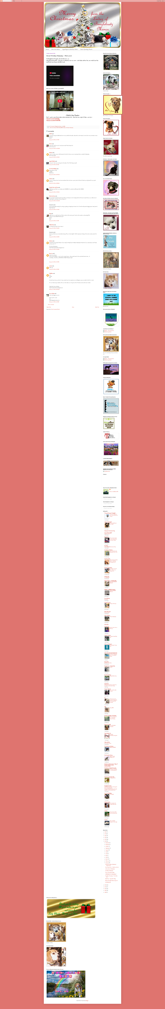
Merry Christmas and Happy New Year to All (113, 551)
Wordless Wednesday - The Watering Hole (113, 769)
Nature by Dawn (52, 196)
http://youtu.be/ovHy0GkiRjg (52, 119)
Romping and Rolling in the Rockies (110, 715)
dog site (106, 503)
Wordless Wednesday (69, 127)
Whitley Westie (107, 802)
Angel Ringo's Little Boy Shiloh (70, 49)
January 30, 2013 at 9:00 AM (54, 192)
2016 (105, 835)
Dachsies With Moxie (108, 567)
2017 (105, 833)
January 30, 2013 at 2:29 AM (54, 157)
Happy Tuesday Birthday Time (112, 757)
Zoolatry (106, 819)
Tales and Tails (107, 742)
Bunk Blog (106, 545)
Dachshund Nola (107, 558)
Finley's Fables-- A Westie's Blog (110, 580)
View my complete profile (113, 491)
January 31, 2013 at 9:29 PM (54, 269)
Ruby (50, 213)
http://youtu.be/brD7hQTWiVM (53, 120)
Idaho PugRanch (107, 615)
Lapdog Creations (107, 635)
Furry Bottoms (107, 598)
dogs (108, 503)
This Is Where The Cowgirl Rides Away (113, 804)
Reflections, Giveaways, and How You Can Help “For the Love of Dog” (110, 685)
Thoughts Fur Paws (107, 785)
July (106, 851)
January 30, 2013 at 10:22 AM (54, 200)
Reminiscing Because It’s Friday (113, 523)
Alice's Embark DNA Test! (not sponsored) (113, 812)
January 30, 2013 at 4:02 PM (54, 236)
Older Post (97, 307)
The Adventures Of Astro (108, 746)
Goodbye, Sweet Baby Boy (113, 637)
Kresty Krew (106, 626)
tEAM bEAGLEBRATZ (59, 127)
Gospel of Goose (107, 602)
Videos (64, 127)
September (108, 848)
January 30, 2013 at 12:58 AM (54, 148)
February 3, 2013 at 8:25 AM (54, 289)
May (106, 855)
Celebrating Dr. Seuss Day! (113, 646)
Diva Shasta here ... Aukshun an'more (112, 867)
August (107, 850)
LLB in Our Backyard (108, 644)
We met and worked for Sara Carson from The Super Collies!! (113, 539)
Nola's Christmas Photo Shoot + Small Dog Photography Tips (114, 561)
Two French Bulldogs (52, 168)
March (107, 859)
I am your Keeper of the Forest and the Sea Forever (113, 515)
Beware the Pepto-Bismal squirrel (111, 880)
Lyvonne (50, 266)
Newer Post (49, 307)
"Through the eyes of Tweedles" (110, 513)
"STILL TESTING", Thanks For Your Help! (113, 821)
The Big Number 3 (113, 778)
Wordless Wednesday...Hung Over (113, 735)
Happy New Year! (107, 533)
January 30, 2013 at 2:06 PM (54, 228)
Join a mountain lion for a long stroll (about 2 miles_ (113, 717)
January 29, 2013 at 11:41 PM (54, 139)
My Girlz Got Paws (107, 675)
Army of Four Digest (108, 532)
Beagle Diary (106, 537)
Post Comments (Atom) (55, 309)
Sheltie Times (51, 224)
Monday (111, 667)
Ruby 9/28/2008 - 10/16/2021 (113, 726)
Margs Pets (106, 661)
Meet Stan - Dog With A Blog (110, 878)
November (107, 844)
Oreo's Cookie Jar (107, 689)
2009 (106, 890)
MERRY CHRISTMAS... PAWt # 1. (113, 591)
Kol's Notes (106, 624)
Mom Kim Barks (55, 49)
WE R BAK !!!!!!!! (108, 882)
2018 (105, 832)
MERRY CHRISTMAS (113, 747)
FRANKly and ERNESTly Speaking (109, 589)
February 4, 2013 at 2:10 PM (54, 302)
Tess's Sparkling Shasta (86, 49)
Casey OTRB (111, 707)
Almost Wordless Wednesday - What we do (111, 865)
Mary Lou (51, 253)
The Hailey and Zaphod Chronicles (110, 768)
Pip (104, 697)
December (107, 842)
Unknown (50, 152)
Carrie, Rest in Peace (107, 743)
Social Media (112, 794)
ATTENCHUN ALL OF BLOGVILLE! (110, 874)
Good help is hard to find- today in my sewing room (113, 570)
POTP (105, 706)
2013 (105, 841)
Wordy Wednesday (113, 616)
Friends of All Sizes (113, 603)
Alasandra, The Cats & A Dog (109, 530)
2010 (105, 888)
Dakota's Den (106, 576)
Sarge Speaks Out (107, 733)
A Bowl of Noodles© (108, 522)
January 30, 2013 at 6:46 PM (54, 249)
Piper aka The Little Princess (113, 690)
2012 (105, 885)
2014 (105, 839)
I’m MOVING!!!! (106, 577)
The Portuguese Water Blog (109, 777)
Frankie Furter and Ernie (53, 187)
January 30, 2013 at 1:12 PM (54, 220)
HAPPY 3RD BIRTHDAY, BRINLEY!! (113, 582)
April (107, 857)
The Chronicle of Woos (108, 755)
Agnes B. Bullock (52, 161)
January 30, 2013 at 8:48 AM (54, 183)
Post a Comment (51, 304)
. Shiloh (51, 127)
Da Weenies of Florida (108, 550)
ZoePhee (105, 811)
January (107, 862)
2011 (105, 886)
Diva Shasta (54, 127)
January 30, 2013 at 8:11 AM (54, 164)
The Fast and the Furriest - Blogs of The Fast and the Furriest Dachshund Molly (111, 765)
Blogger (87, 1000)
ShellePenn (51, 273)
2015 (105, 837)
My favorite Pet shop (107, 662)
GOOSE (50, 133)
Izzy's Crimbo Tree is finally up (113, 628)
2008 (106, 892)
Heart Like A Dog (107, 611)
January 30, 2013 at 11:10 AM (54, 209)
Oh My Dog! (106, 683)
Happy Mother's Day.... (113, 676)
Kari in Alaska (51, 293)
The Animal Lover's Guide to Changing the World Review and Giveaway (113, 700)
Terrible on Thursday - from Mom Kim (111, 876)
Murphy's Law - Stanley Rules (109, 666)
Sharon (50, 143)
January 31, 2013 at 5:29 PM (54, 262)
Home (47, 49)
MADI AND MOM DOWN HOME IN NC (110, 653)
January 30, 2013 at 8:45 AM (54, 174)
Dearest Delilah (107, 612)
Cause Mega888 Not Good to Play (110, 546)
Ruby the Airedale (107, 724)
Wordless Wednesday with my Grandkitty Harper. (113, 655)
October (107, 846)
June (107, 853)
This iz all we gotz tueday (109, 872)
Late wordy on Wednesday (110, 869)
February (107, 861)
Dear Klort (106, 599)
